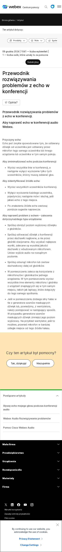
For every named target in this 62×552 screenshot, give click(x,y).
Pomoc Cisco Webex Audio (18, 427)
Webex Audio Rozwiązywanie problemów (27, 418)
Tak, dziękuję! (18, 363)
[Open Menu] (59, 6)
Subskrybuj (33, 62)
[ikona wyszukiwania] (46, 7)
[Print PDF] (23, 62)
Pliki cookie (10, 518)
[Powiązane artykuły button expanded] (57, 395)
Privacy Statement (29, 538)
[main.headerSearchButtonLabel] (46, 6)
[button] (52, 6)
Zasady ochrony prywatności (17, 514)
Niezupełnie (43, 363)
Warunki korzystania (13, 510)
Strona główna (8, 20)
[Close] (57, 524)
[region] (31, 536)
